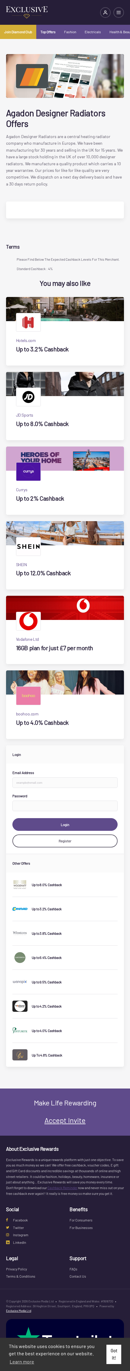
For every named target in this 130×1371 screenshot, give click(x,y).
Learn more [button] (22, 1361)
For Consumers (81, 1220)
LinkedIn (19, 1242)
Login (65, 824)
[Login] (105, 12)
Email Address (23, 772)
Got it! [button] (114, 1354)
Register (65, 841)
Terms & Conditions (20, 1276)
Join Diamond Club (18, 32)
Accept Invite (65, 1120)
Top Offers (48, 32)
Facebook (20, 1220)
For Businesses (81, 1227)
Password (19, 796)
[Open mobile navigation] (118, 12)
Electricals (93, 32)
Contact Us (78, 1276)
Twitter (18, 1227)
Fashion (70, 32)
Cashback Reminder (62, 1188)
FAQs (73, 1269)
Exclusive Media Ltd (18, 1310)
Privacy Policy (16, 1269)
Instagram (20, 1235)
